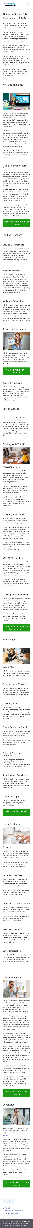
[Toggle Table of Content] (10, 1201)
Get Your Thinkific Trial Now (16, 1093)
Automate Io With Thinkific (14, 1210)
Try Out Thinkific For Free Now (16, 371)
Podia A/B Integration (12, 1213)
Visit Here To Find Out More (16, 812)
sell (7, 712)
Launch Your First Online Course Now (16, 627)
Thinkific (7, 1208)
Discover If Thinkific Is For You (16, 223)
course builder (7, 1131)
